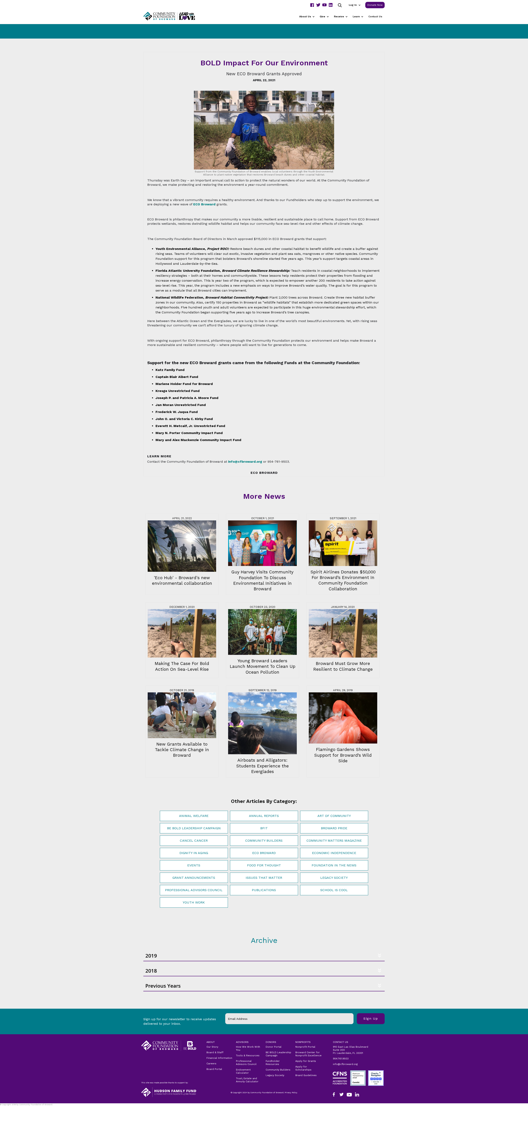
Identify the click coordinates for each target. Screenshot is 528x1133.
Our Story (212, 1046)
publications (264, 890)
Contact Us (375, 16)
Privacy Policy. (8, 1107)
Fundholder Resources (273, 1063)
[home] (174, 16)
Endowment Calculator (243, 1071)
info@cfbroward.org (345, 1064)
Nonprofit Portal (305, 1046)
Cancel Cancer (194, 840)
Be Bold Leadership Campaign (194, 828)
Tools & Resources (247, 1055)
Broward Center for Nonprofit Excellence (308, 1054)
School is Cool (334, 890)
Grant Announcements (193, 878)
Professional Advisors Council (194, 890)
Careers (211, 1063)
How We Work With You (248, 1048)
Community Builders (264, 840)
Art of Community (334, 816)
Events (193, 865)
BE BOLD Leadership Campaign (278, 1054)
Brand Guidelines (306, 1075)
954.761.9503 (341, 1058)
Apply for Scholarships (303, 1068)
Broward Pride (334, 828)
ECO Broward (264, 853)
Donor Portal (274, 1046)
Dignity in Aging (193, 853)
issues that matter (264, 878)
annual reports (264, 816)
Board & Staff (214, 1052)
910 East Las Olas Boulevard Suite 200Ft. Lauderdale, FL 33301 (350, 1049)
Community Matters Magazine (334, 840)
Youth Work (194, 902)
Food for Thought (264, 865)
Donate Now (375, 5)
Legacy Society (334, 878)
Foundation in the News (334, 865)
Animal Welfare (194, 816)
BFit (264, 828)
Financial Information (219, 1058)
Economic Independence (334, 853)
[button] (354, 5)
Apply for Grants (305, 1061)
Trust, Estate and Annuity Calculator (247, 1080)
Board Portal (214, 1069)
